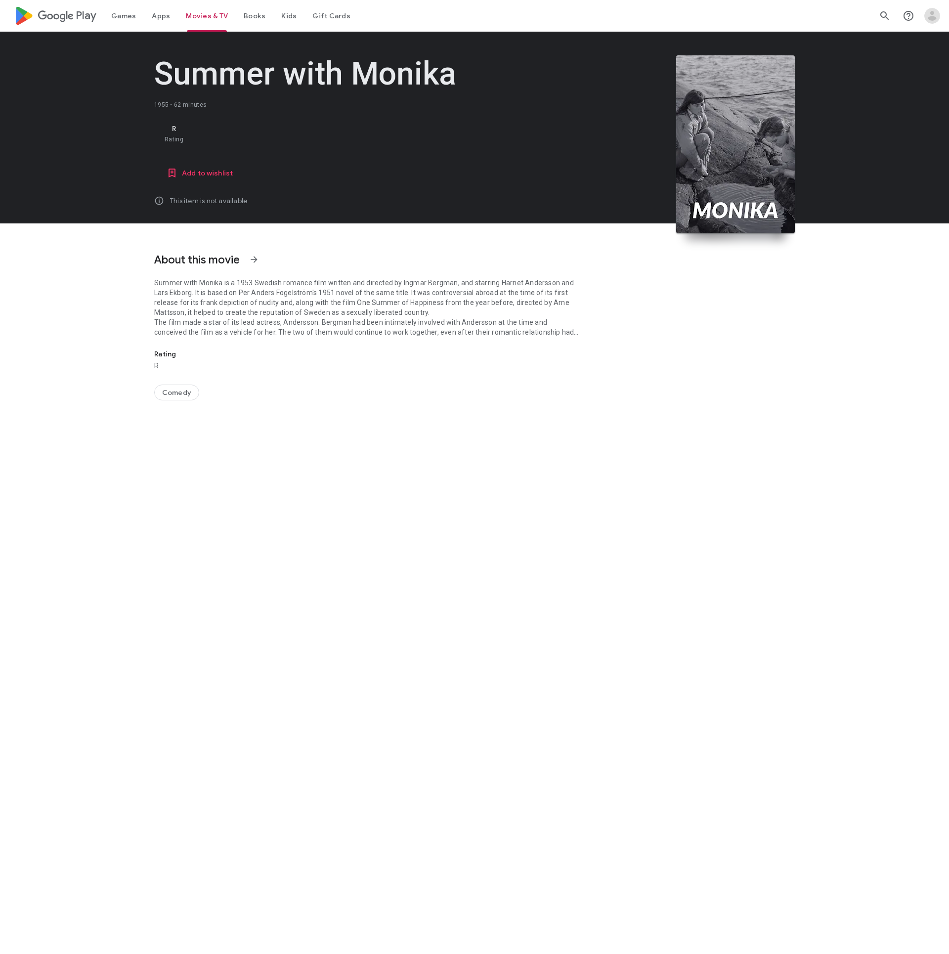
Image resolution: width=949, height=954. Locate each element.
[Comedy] (176, 392)
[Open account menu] (932, 16)
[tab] (123, 16)
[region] (352, 133)
